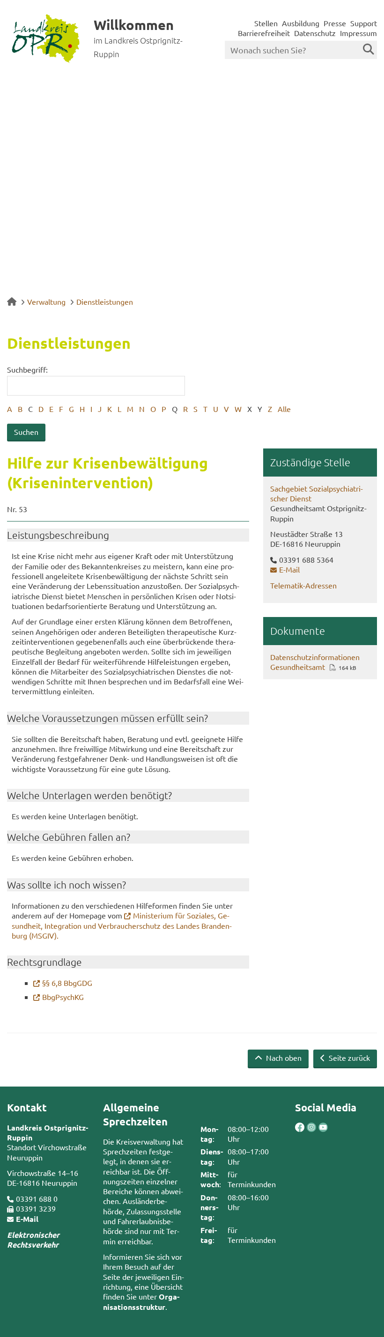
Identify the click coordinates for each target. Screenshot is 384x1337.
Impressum (358, 32)
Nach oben (283, 1057)
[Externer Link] (299, 1128)
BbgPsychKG (63, 996)
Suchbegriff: (27, 369)
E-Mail (289, 569)
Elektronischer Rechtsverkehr (33, 1239)
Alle (284, 408)
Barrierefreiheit (264, 32)
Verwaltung (46, 301)
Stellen (266, 23)
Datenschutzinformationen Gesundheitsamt (315, 661)
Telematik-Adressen (303, 585)
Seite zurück (348, 1057)
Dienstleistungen (104, 301)
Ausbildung (300, 23)
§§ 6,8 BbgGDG (67, 982)
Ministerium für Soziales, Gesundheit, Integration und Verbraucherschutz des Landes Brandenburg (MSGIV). (122, 925)
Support (363, 23)
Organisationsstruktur (141, 1301)
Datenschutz (315, 32)
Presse (335, 23)
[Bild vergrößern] (305, 1127)
